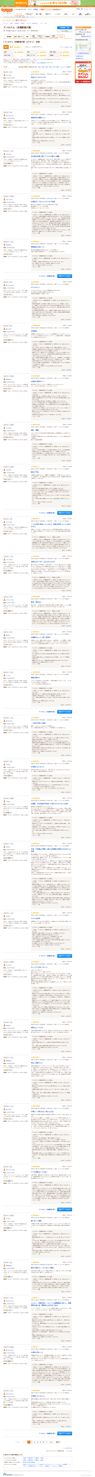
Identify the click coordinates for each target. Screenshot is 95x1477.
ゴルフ (73, 14)
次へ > (51, 1442)
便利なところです (37, 1027)
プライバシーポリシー (86, 1475)
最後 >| (58, 1442)
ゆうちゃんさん (10, 1350)
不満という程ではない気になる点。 (43, 1111)
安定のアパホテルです (38, 77)
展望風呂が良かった (37, 247)
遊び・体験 (39, 14)
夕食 (54, 67)
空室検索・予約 (64, 27)
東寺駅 (24, 1462)
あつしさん (9, 329)
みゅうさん (9, 1109)
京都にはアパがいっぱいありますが (43, 562)
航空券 (65, 14)
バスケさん (9, 154)
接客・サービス (60, 67)
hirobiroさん (9, 1265)
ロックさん (9, 965)
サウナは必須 (35, 918)
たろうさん (9, 75)
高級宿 (23, 17)
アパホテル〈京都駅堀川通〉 (32, 23)
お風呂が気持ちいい (37, 381)
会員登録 (35, 9)
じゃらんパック (29, 14)
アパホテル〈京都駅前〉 (57, 1466)
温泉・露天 (19, 17)
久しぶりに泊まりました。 (40, 967)
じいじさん (9, 428)
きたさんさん (9, 721)
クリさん (8, 1218)
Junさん (8, 847)
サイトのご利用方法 (81, 6)
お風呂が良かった (37, 1352)
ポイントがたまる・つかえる (9, 20)
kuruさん (8, 1025)
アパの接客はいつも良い (39, 1172)
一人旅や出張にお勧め (38, 723)
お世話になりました (37, 767)
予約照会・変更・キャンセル (82, 8)
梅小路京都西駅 (31, 1462)
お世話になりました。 (38, 1396)
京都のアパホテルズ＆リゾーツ (47, 1464)
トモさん (8, 801)
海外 (80, 14)
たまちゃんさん (10, 1394)
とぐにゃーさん (10, 600)
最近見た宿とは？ (87, 36)
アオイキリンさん (10, 1170)
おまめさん (9, 244)
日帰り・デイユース (30, 17)
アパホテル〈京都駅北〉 (44, 1466)
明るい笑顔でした (37, 1063)
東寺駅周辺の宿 (79, 58)
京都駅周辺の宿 (79, 56)
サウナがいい (35, 287)
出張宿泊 (34, 331)
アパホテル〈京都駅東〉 (62, 1464)
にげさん (8, 764)
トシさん (8, 675)
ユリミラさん (9, 522)
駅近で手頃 (35, 472)
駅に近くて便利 (36, 1221)
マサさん (8, 916)
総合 (39, 67)
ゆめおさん (9, 379)
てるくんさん (9, 199)
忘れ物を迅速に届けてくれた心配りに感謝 (45, 156)
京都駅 (41, 1458)
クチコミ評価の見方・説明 (66, 47)
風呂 (46, 67)
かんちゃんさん (10, 1301)
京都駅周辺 (16, 23)
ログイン (30, 9)
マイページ (91, 8)
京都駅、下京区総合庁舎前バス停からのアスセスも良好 (49, 804)
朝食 (50, 67)
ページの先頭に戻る (67, 1448)
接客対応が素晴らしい (38, 118)
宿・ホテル (5, 23)
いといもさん (9, 559)
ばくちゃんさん (10, 115)
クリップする (64, 31)
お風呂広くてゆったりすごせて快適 (43, 201)
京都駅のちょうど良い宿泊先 (40, 637)
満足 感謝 (35, 430)
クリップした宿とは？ (86, 31)
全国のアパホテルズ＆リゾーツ (30, 1464)
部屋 (43, 67)
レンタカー (58, 14)
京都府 (11, 23)
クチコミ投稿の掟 (40, 62)
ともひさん (9, 470)
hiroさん (8, 635)
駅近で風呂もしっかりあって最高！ (43, 1268)
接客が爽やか (35, 677)
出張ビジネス (13, 17)
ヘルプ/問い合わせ (90, 6)
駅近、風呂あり (36, 602)
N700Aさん (9, 1060)
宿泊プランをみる (65, 276)
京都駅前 (22, 23)
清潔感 (68, 67)
